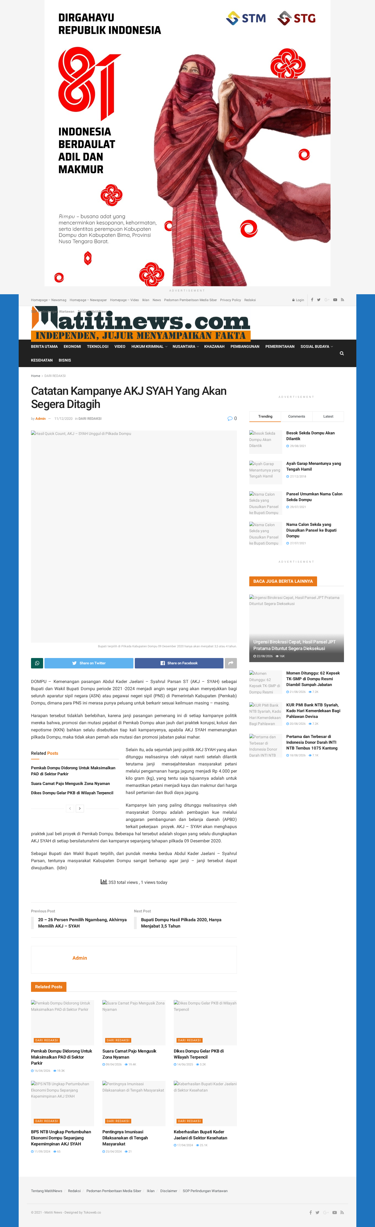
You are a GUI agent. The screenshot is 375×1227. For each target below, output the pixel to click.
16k (282, 656)
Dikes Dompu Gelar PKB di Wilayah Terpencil (72, 792)
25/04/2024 (113, 1151)
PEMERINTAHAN (280, 346)
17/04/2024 (184, 1145)
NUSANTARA (184, 346)
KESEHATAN (42, 360)
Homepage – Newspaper (88, 300)
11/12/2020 (63, 419)
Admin (40, 419)
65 (58, 1151)
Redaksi (250, 300)
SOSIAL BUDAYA (315, 346)
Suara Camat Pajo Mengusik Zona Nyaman (70, 783)
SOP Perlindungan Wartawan (52, 311)
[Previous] (70, 808)
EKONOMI (72, 346)
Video (119, 346)
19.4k (132, 1064)
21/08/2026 (297, 692)
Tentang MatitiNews (92, 311)
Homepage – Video (124, 300)
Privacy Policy (230, 300)
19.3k (60, 1071)
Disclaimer (168, 1191)
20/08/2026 (297, 724)
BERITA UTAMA (44, 346)
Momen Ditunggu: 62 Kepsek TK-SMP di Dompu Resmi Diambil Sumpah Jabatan (313, 679)
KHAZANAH (214, 346)
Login (299, 300)
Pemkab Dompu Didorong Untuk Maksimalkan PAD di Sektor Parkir (61, 1057)
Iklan (145, 300)
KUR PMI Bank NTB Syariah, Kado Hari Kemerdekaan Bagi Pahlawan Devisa (313, 711)
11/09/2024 (41, 1151)
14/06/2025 (184, 1064)
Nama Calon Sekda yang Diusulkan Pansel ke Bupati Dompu (311, 530)
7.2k (315, 692)
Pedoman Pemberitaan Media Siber (190, 300)
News (157, 300)
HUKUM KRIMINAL (147, 346)
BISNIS (65, 360)
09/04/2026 (113, 1064)
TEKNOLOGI (97, 346)
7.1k (315, 755)
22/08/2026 (264, 656)
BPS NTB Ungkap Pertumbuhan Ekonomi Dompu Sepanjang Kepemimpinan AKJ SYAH (61, 1138)
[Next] (80, 808)
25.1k (203, 1145)
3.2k (202, 1064)
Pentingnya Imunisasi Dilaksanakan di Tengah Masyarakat (125, 1138)
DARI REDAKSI (55, 376)
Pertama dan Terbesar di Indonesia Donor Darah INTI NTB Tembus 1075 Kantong (312, 742)
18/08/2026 (297, 755)
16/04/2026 (41, 1071)
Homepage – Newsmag (48, 300)
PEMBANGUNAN (245, 346)
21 (130, 1151)
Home (35, 376)
